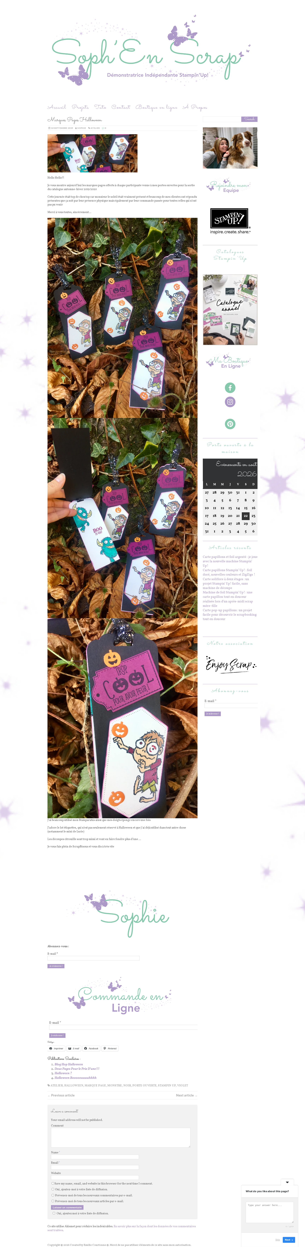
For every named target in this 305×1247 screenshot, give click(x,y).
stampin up (167, 1086)
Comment (57, 1126)
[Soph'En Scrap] (152, 52)
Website (56, 1173)
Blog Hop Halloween (69, 1064)
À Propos (195, 107)
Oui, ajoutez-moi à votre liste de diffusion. (81, 1190)
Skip (277, 1239)
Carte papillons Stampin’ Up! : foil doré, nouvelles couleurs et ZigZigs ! (229, 572)
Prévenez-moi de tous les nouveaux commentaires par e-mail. (94, 1196)
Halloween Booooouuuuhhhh (76, 1078)
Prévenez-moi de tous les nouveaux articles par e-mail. (89, 1201)
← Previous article (61, 1095)
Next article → (187, 1095)
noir (127, 1086)
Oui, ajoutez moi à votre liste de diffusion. (83, 1214)
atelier (95, 128)
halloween (73, 1086)
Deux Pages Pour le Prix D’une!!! (77, 1069)
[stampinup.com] (230, 343)
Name (55, 1153)
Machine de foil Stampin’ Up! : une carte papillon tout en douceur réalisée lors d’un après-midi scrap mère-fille (228, 599)
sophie (81, 128)
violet (182, 1086)
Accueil (56, 107)
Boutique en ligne (157, 107)
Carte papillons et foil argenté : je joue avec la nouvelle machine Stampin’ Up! (230, 561)
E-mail (52, 954)
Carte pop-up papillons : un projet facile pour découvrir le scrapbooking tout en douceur (230, 614)
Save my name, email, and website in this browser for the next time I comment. (104, 1184)
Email (55, 1163)
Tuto (100, 107)
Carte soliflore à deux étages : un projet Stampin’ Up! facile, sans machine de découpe (226, 583)
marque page (95, 1086)
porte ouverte (144, 1086)
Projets (80, 107)
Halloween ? (63, 1073)
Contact (121, 107)
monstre (114, 1086)
